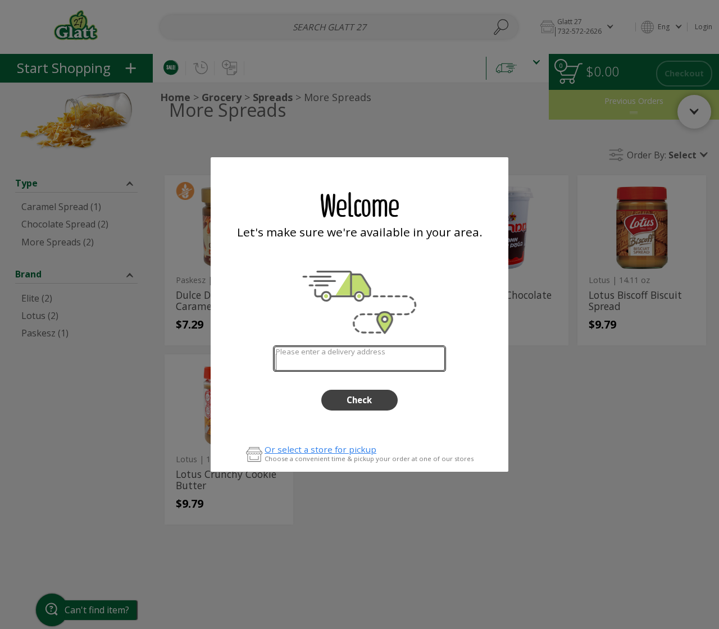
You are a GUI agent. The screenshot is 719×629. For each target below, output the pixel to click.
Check (359, 399)
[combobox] (359, 358)
